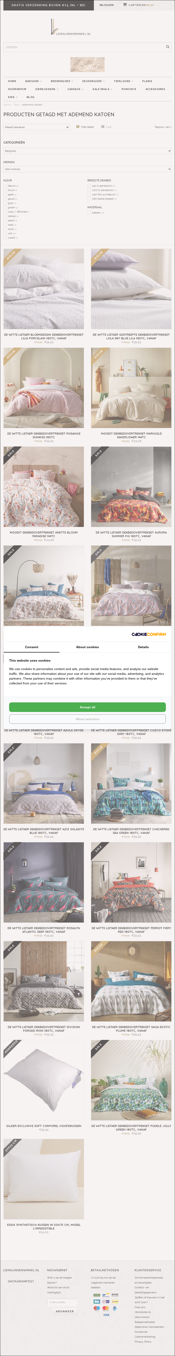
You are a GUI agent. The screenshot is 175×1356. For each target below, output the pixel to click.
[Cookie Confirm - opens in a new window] (149, 634)
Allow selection (88, 719)
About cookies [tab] (87, 647)
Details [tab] (143, 647)
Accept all (87, 707)
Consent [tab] (31, 647)
